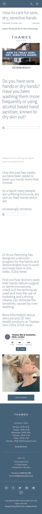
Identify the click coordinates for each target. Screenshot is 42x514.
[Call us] (31, 3)
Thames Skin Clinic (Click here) (20, 323)
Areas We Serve (21, 446)
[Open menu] (37, 3)
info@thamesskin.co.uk (23, 476)
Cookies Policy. (31, 506)
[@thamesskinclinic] (7, 337)
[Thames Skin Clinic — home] (4, 4)
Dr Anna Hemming (29, 28)
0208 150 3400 (25, 473)
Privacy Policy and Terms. (15, 506)
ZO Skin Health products (16, 320)
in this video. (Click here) (16, 270)
